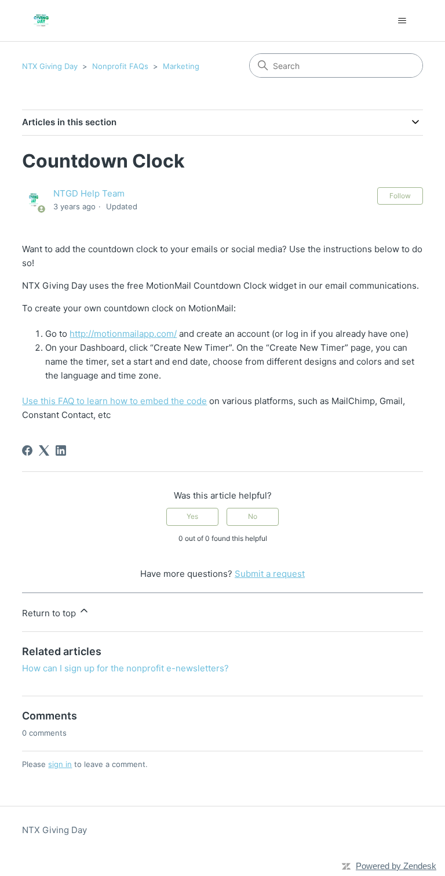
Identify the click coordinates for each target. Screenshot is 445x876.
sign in (60, 764)
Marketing (181, 66)
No (252, 516)
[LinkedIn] (61, 450)
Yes (192, 516)
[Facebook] (27, 450)
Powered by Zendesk (396, 866)
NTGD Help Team (89, 193)
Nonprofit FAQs (120, 66)
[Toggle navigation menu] (402, 21)
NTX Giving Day (50, 66)
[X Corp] (44, 450)
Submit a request (270, 573)
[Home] (41, 20)
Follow (400, 195)
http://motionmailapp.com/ (123, 333)
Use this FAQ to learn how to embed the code (114, 400)
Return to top (50, 613)
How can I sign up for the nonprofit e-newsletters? (125, 668)
